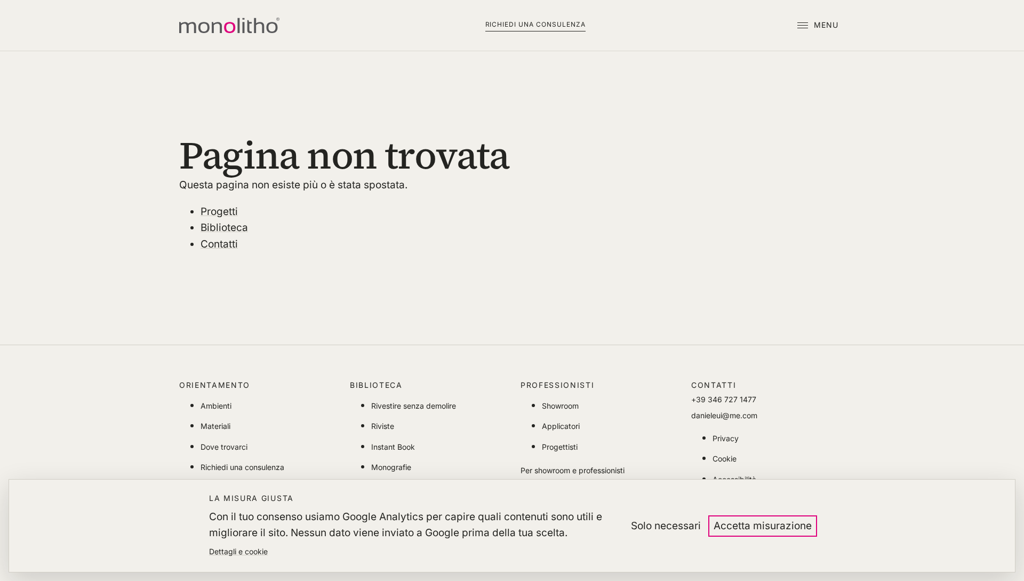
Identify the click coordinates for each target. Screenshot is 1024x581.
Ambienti (216, 405)
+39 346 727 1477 (723, 399)
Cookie (725, 458)
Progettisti (560, 446)
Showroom (560, 405)
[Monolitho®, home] (229, 26)
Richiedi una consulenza (535, 24)
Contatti (219, 244)
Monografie (391, 467)
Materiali (215, 426)
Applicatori (561, 426)
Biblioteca (224, 227)
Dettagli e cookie (238, 551)
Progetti (219, 211)
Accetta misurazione (763, 526)
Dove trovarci (224, 446)
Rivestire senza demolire (413, 405)
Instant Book (393, 446)
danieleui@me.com (724, 415)
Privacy (726, 438)
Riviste (382, 426)
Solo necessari (666, 526)
